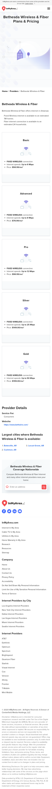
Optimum (6, 647)
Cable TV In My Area (11, 532)
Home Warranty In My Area (13, 540)
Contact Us (7, 573)
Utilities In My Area (10, 536)
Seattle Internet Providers (13, 626)
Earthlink (6, 642)
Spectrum (6, 651)
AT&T (4, 638)
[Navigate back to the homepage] (10, 8)
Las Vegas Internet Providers (14, 618)
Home (4, 564)
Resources (6, 548)
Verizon (5, 676)
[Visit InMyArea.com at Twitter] (9, 511)
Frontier (5, 684)
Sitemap (5, 552)
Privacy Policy (8, 577)
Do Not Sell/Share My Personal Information (20, 585)
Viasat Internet (8, 667)
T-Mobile (6, 688)
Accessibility (7, 581)
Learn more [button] (29, 4)
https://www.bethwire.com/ (16, 425)
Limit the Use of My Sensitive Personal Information (24, 589)
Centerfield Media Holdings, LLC (16, 712)
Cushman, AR (10, 450)
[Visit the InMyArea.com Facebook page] (4, 511)
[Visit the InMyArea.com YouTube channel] (20, 511)
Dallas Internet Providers (12, 614)
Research (6, 544)
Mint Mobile (7, 692)
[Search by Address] (44, 487)
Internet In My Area (10, 528)
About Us (6, 569)
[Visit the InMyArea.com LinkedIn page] (14, 511)
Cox (3, 671)
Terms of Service (9, 593)
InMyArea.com (14, 709)
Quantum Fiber (8, 659)
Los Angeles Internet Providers (15, 606)
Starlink (5, 663)
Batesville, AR (10, 445)
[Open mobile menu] (48, 8)
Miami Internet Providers (12, 622)
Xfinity (5, 680)
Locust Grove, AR (36, 445)
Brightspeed (7, 655)
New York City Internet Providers (16, 610)
